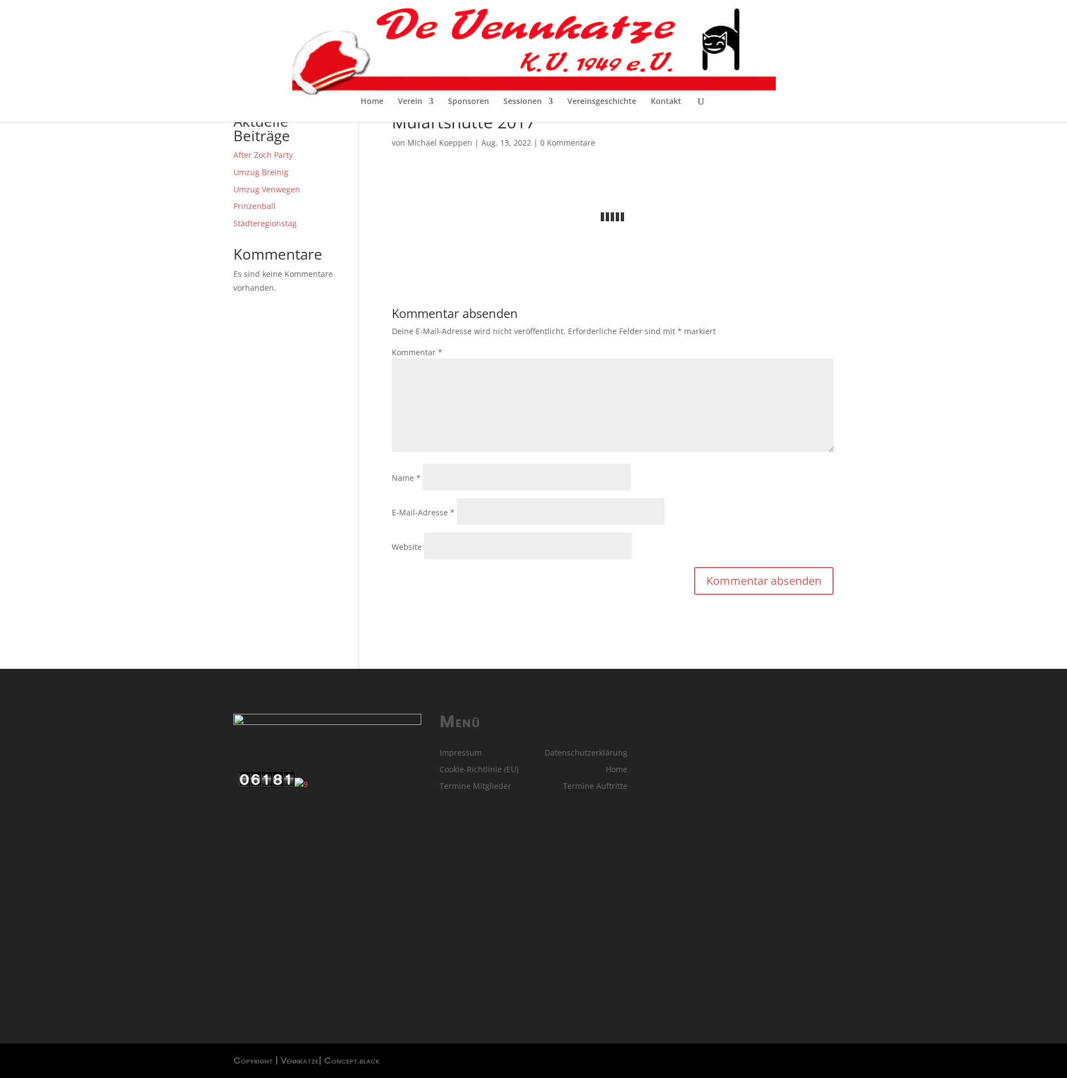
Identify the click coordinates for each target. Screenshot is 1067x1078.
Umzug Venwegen (266, 189)
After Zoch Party (263, 155)
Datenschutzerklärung (586, 753)
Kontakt (666, 101)
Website (407, 547)
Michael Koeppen (439, 142)
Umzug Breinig (260, 172)
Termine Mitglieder (475, 786)
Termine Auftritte (595, 786)
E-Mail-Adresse (423, 512)
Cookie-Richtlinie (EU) (479, 770)
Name (406, 478)
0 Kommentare (567, 142)
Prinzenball (254, 206)
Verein (410, 101)
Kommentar (417, 352)
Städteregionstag (265, 223)
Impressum (461, 753)
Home (372, 101)
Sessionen (522, 101)
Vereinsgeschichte (601, 101)
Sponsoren (468, 101)
